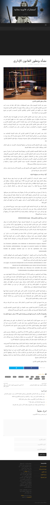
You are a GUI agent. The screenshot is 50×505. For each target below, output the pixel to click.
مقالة (43, 378)
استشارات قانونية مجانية (25, 9)
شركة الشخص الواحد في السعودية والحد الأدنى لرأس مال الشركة (29, 404)
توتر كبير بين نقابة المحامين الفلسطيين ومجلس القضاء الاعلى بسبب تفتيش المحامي (24, 393)
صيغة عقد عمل (43, 466)
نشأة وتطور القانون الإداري (29, 60)
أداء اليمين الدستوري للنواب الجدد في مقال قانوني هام (14, 385)
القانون (37, 376)
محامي (25, 471)
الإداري (43, 376)
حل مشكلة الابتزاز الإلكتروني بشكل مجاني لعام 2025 (32, 399)
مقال (27, 376)
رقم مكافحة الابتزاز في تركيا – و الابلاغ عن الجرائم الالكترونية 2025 (28, 396)
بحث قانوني (44, 471)
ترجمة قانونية (43, 474)
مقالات (14, 376)
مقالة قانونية (37, 378)
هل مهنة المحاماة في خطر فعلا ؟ (37, 402)
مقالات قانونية (41, 374)
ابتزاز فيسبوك (43, 477)
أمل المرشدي (36, 64)
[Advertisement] (25, 46)
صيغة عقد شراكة (42, 469)
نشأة (31, 378)
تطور (32, 376)
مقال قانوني (21, 376)
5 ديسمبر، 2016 (43, 64)
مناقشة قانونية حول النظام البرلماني (38, 384)
